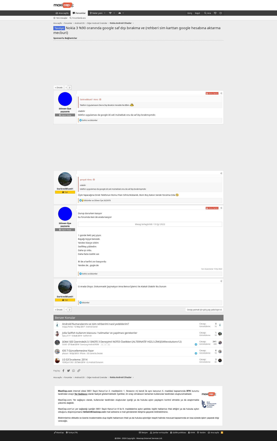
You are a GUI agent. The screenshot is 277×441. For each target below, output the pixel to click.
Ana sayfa (63, 13)
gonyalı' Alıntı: (86, 179)
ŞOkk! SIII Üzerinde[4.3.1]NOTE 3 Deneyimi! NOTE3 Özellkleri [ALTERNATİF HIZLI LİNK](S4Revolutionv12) (121, 341)
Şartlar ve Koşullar (160, 432)
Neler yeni (97, 13)
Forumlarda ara (79, 18)
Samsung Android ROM (89, 344)
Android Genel (92, 327)
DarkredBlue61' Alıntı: (89, 99)
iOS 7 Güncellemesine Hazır (78, 350)
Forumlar (81, 13)
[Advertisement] (138, 62)
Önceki (59, 87)
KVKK (192, 432)
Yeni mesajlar (61, 18)
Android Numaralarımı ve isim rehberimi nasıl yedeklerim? (95, 324)
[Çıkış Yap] (221, 13)
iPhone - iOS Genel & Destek (91, 353)
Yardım (203, 432)
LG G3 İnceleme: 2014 (74, 359)
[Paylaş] (221, 93)
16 (102, 344)
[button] (105, 13)
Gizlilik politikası (179, 432)
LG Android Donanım (94, 362)
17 (105, 344)
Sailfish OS (87, 335)
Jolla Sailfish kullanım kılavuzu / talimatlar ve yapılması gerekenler (99, 332)
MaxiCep (60, 432)
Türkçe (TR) (73, 432)
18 (109, 344)
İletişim (145, 432)
